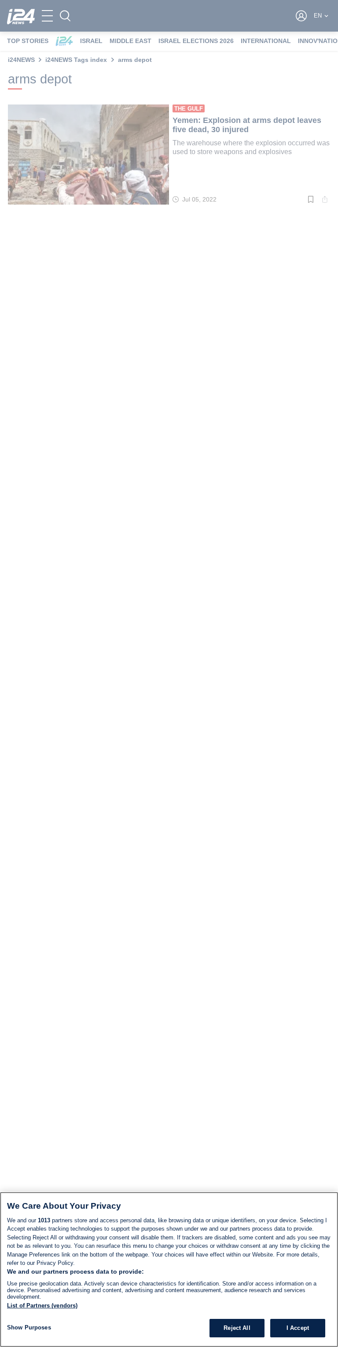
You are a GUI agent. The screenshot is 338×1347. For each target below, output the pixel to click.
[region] (169, 1269)
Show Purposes (29, 1327)
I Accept (298, 1328)
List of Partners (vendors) (42, 1305)
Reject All (237, 1328)
